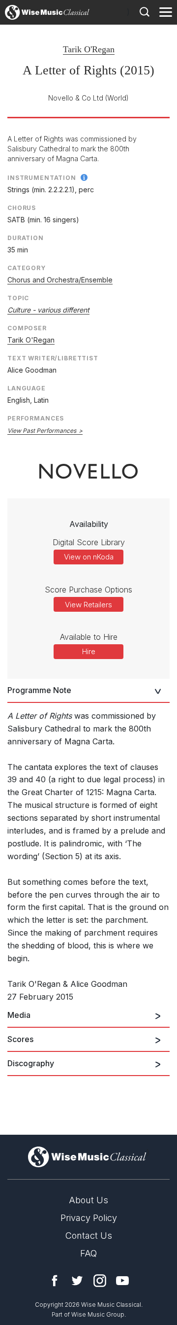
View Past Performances (41, 430)
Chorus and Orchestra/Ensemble (60, 280)
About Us (88, 1200)
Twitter (77, 1280)
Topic (18, 298)
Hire (88, 651)
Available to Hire (89, 637)
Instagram (99, 1280)
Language (26, 388)
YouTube (122, 1280)
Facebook (54, 1280)
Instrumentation (41, 177)
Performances (35, 418)
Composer (27, 328)
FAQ (88, 1253)
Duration (25, 238)
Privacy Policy (88, 1218)
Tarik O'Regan (89, 49)
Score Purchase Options (88, 589)
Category (26, 268)
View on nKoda (89, 556)
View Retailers (88, 604)
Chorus (21, 207)
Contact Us (88, 1235)
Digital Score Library (89, 542)
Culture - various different (48, 310)
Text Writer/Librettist (52, 358)
